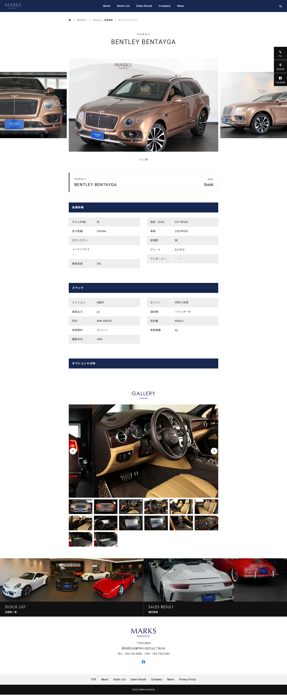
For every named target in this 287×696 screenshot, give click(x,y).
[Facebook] (143, 662)
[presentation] (73, 451)
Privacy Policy (187, 679)
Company (164, 5)
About (106, 5)
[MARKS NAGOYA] (13, 6)
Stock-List (123, 5)
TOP (93, 679)
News (180, 5)
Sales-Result (144, 5)
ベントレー (143, 34)
